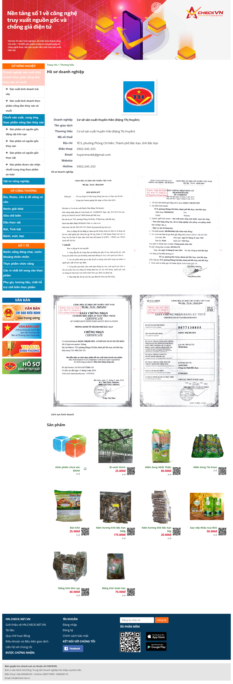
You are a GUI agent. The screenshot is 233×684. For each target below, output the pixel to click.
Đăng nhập (70, 625)
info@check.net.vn (20, 678)
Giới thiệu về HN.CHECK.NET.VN (26, 625)
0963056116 (62, 674)
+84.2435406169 (24, 674)
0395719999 (48, 674)
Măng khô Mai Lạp (69, 588)
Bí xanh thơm (118, 467)
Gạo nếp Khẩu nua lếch (203, 527)
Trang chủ (52, 65)
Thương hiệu (67, 65)
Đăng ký (68, 630)
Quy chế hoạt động (18, 636)
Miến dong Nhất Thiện (158, 467)
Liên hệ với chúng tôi (19, 647)
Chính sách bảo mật (75, 636)
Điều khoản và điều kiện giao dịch (27, 641)
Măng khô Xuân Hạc (114, 588)
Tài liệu (10, 630)
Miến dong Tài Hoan (205, 467)
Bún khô (75, 527)
